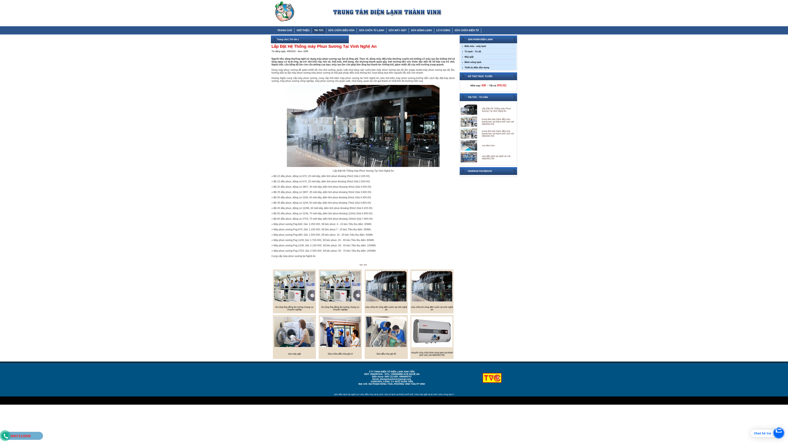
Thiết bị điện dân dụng (477, 67)
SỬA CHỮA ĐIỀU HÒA (341, 30)
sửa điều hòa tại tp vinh (372, 394)
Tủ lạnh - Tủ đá (473, 51)
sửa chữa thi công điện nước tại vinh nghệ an (386, 308)
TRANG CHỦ (284, 30)
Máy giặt (469, 57)
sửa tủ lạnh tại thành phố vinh (399, 394)
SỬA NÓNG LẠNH (421, 30)
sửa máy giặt (294, 354)
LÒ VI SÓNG (443, 30)
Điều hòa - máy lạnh (475, 46)
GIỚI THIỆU (303, 30)
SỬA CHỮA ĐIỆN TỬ (467, 30)
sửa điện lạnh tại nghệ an (346, 394)
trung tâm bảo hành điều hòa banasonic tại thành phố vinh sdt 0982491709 (498, 121)
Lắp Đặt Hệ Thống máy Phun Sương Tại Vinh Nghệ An (496, 109)
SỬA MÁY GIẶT (397, 30)
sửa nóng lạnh (446, 394)
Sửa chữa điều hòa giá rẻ (340, 354)
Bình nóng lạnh (473, 62)
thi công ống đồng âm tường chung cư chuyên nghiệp (294, 308)
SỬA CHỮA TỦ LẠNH (371, 30)
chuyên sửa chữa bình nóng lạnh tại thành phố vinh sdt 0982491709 (432, 353)
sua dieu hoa (488, 145)
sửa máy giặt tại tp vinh (426, 394)
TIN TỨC (319, 30)
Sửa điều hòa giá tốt (386, 354)
